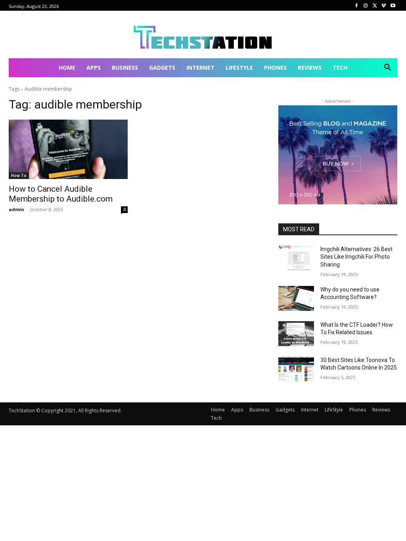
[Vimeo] (383, 5)
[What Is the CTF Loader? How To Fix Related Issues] (296, 333)
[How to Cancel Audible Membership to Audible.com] (68, 149)
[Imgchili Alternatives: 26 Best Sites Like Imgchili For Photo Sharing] (296, 258)
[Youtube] (392, 5)
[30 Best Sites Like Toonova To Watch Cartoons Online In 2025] (296, 368)
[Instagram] (365, 5)
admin (16, 209)
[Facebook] (356, 5)
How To (19, 175)
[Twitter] (374, 5)
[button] (387, 67)
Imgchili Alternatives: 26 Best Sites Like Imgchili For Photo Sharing (356, 257)
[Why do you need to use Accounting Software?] (296, 298)
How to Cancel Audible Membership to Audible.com (61, 194)
